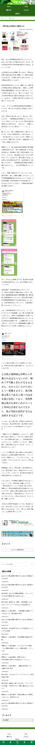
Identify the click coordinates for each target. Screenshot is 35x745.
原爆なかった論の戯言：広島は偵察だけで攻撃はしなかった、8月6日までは (17, 696)
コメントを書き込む (17, 549)
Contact (26, 736)
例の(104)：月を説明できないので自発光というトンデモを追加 (17, 630)
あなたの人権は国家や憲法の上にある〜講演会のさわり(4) (17, 577)
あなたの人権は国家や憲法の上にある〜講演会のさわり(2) (17, 621)
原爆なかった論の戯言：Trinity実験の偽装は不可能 (17, 638)
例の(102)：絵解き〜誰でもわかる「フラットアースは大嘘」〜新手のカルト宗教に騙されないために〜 (17, 685)
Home (9, 734)
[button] (31, 564)
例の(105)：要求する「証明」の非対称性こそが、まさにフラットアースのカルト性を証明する (17, 603)
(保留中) (17, 739)
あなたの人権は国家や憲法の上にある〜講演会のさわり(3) (17, 586)
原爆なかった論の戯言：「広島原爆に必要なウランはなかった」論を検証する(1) (17, 612)
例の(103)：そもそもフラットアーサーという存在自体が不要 (17, 676)
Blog (26, 734)
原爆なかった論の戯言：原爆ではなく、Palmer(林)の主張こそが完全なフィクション (15, 658)
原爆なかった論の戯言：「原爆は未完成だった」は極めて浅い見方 (17, 667)
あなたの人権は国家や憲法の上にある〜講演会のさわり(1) (17, 704)
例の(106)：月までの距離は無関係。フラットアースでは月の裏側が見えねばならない (17, 595)
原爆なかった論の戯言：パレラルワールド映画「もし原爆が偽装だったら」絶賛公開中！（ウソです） (17, 648)
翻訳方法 (9, 736)
